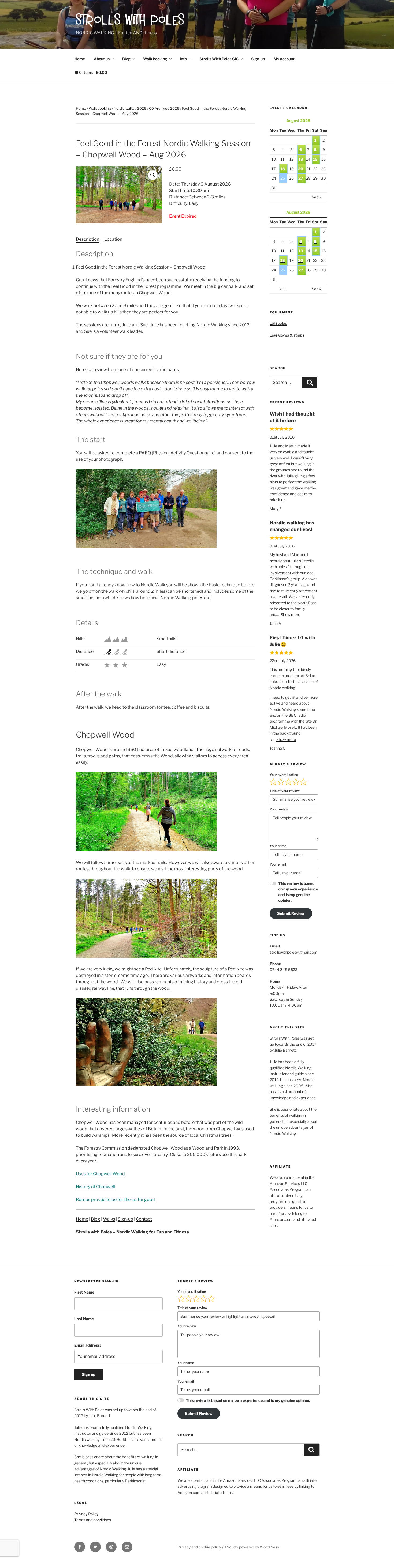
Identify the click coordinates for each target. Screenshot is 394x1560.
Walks (109, 1219)
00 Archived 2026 (164, 108)
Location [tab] (113, 239)
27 (300, 178)
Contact (144, 1219)
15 (315, 159)
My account (284, 58)
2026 (141, 108)
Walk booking (155, 58)
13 (301, 159)
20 (300, 169)
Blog (126, 58)
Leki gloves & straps (287, 335)
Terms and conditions (92, 1519)
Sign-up (258, 58)
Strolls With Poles (130, 21)
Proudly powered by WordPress (252, 1547)
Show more (290, 614)
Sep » (316, 197)
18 (282, 169)
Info (183, 58)
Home (80, 58)
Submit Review (291, 913)
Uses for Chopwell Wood (100, 1173)
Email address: (87, 1345)
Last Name (84, 1318)
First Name (84, 1292)
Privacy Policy (86, 1514)
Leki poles (278, 323)
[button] (153, 175)
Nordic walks (124, 108)
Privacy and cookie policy (199, 1547)
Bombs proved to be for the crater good (115, 1199)
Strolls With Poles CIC (219, 58)
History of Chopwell (95, 1186)
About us (102, 58)
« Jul (282, 288)
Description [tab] (87, 239)
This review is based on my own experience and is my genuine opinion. (298, 891)
